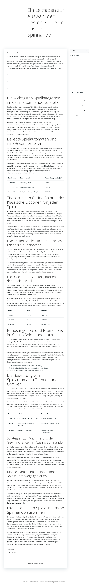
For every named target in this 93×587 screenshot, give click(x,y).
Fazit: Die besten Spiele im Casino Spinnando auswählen (28, 93)
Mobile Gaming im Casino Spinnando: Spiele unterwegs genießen (31, 91)
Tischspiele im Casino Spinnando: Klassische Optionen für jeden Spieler (33, 77)
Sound (82, 1)
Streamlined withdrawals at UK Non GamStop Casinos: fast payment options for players (79, 61)
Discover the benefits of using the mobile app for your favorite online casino (79, 81)
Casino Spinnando (13, 59)
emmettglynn (13, 52)
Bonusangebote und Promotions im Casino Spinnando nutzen (30, 84)
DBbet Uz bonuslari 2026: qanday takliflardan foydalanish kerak (79, 67)
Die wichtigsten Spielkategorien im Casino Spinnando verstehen (31, 72)
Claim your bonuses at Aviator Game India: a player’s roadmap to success (79, 74)
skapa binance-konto (76, 105)
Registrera (73, 115)
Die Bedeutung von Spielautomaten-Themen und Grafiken (29, 86)
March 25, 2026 (23, 52)
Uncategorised (19, 550)
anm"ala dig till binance (76, 110)
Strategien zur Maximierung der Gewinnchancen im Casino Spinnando (33, 88)
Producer (77, 1)
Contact (87, 1)
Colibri (67, 582)
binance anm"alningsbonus (77, 96)
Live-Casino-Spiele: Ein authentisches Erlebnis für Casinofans (30, 79)
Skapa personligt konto (76, 101)
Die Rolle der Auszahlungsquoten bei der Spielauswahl (27, 81)
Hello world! (73, 98)
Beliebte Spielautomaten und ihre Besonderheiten (26, 74)
